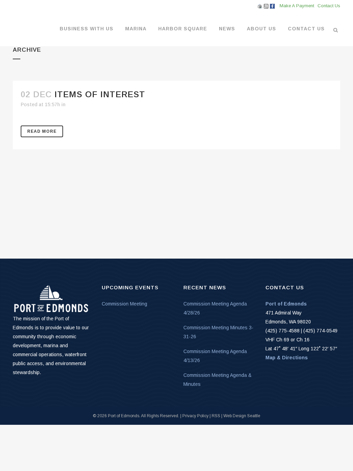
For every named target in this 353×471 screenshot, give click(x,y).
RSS (216, 415)
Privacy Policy (195, 415)
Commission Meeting (124, 304)
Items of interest (99, 94)
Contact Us (328, 5)
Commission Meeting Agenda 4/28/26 (215, 308)
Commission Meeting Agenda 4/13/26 (215, 356)
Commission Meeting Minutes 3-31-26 (218, 332)
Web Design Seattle (241, 415)
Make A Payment (297, 5)
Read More (42, 131)
